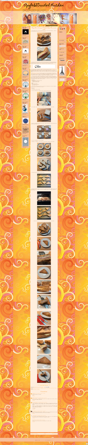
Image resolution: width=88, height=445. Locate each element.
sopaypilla (33, 393)
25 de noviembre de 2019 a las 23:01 (42, 402)
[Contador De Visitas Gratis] (62, 60)
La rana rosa (34, 415)
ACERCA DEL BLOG (33, 11)
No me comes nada (34, 402)
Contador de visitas (62, 61)
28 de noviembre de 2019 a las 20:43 (41, 415)
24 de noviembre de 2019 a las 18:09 (40, 393)
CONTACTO (52, 11)
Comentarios (62, 80)
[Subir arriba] (87, 444)
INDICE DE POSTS (39, 11)
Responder (33, 400)
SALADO (47, 11)
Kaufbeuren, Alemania (36, 389)
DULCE (43, 11)
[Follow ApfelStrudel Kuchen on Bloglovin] (62, 74)
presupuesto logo (62, 62)
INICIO (23, 11)
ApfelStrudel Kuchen (44, 5)
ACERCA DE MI (27, 11)
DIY (49, 11)
